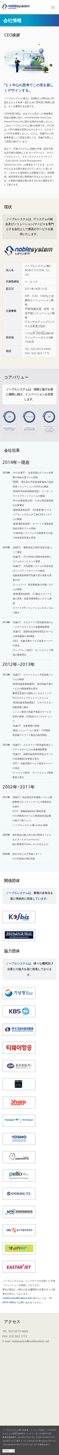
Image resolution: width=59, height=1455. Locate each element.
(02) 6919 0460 (18, 1331)
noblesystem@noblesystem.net (19, 1298)
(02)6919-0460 (42, 1437)
